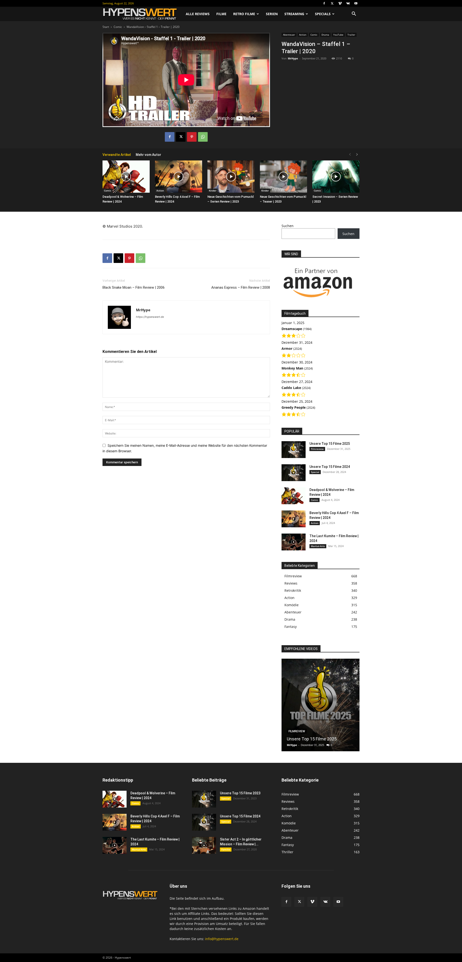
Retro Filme (244, 14)
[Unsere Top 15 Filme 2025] (294, 449)
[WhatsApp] (203, 137)
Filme (221, 14)
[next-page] (357, 155)
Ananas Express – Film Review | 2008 (240, 287)
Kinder (212, 190)
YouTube (338, 34)
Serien (272, 14)
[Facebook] (324, 3)
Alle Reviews (198, 14)
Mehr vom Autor (148, 155)
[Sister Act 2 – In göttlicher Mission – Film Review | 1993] (204, 845)
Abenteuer (289, 34)
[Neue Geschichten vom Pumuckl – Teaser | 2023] (283, 176)
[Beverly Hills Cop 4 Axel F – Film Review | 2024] (178, 176)
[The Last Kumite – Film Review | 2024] (294, 542)
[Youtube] (355, 3)
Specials (323, 14)
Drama (325, 34)
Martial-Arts (318, 546)
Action (302, 34)
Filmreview (317, 449)
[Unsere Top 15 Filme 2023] (204, 799)
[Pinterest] (192, 137)
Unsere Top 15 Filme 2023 (240, 793)
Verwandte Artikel (117, 155)
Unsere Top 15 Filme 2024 (329, 467)
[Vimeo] (340, 3)
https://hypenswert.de (150, 317)
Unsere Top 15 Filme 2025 (329, 444)
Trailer (351, 34)
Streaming (294, 14)
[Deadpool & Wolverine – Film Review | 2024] (126, 176)
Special (315, 472)
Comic (118, 27)
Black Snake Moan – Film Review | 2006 (134, 287)
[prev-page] (349, 155)
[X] (332, 3)
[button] (353, 14)
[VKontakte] (348, 3)
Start (106, 27)
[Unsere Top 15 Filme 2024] (294, 472)
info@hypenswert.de (221, 939)
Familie (225, 849)
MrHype (293, 58)
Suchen (288, 225)
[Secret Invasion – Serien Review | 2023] (335, 176)
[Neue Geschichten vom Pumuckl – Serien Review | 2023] (231, 176)
